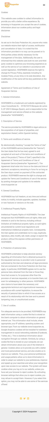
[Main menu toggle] (44, 4)
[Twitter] (24, 398)
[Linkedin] (28, 398)
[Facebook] (21, 398)
